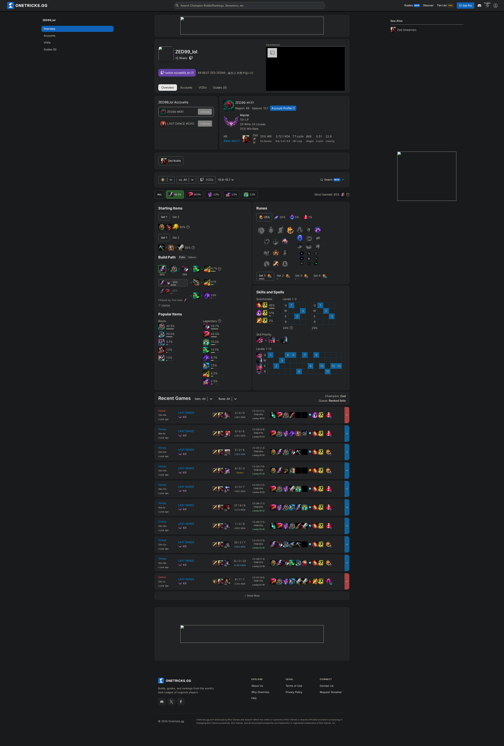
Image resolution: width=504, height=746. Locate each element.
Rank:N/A (230, 141)
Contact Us (327, 685)
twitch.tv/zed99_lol (177, 72)
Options (192, 257)
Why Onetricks (260, 692)
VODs (203, 87)
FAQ (254, 698)
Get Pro (467, 5)
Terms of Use (294, 685)
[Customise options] (495, 5)
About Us (257, 685)
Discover (428, 5)
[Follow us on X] (171, 701)
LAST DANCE (186, 412)
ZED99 (244, 103)
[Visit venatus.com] (337, 84)
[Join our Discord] (162, 701)
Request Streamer (331, 692)
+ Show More (252, 595)
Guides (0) (220, 87)
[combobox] (179, 179)
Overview (167, 87)
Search (332, 179)
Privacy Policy (294, 692)
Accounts (186, 87)
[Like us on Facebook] (180, 701)
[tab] (164, 217)
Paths (182, 257)
